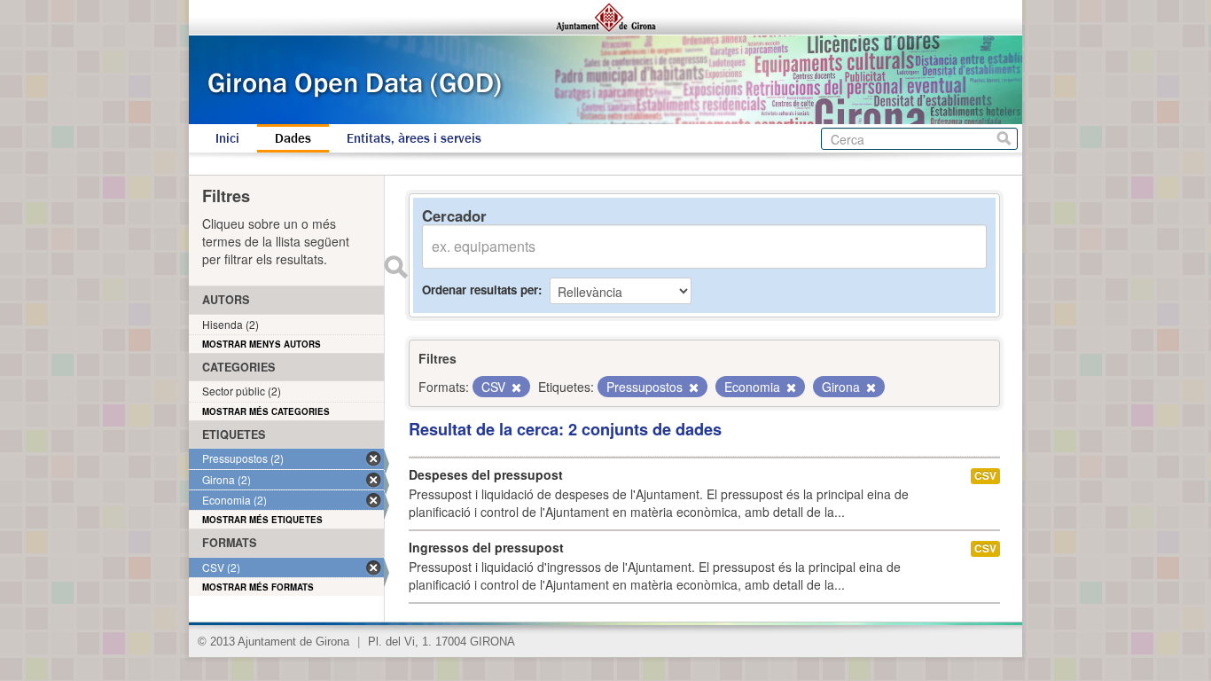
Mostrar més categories (266, 411)
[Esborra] (515, 387)
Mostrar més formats (258, 587)
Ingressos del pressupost (486, 547)
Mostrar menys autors (261, 344)
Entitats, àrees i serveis (414, 138)
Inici (227, 138)
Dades (293, 138)
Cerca (1004, 138)
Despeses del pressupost (486, 474)
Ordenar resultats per (480, 289)
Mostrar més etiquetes (262, 519)
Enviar (395, 267)
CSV (985, 475)
